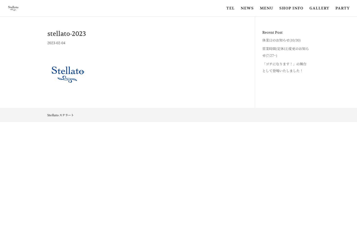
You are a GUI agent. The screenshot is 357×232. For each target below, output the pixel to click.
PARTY (342, 9)
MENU (266, 9)
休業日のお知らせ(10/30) (281, 40)
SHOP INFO (291, 9)
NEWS (247, 9)
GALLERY (319, 9)
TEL (230, 9)
